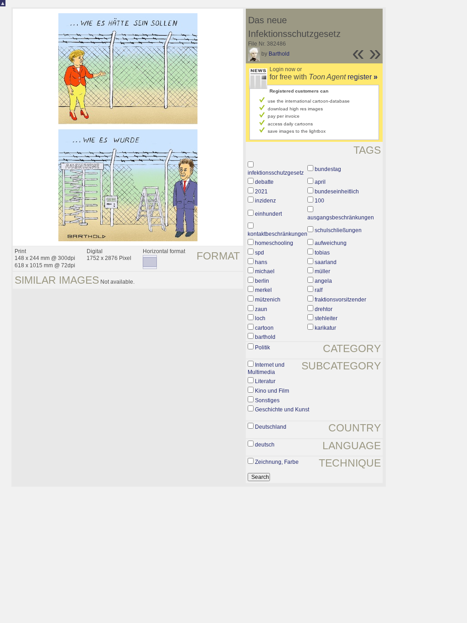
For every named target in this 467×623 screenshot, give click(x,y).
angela (323, 281)
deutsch (265, 444)
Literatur (265, 381)
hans (261, 262)
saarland (326, 262)
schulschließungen (338, 230)
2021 (261, 191)
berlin (262, 281)
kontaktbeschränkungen (277, 234)
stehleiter (326, 318)
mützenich (267, 299)
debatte (264, 182)
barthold (265, 337)
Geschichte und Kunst (282, 409)
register (363, 77)
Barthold (279, 54)
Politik (262, 347)
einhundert (268, 214)
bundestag (328, 169)
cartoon (264, 328)
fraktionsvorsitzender (340, 299)
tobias (322, 252)
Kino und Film (272, 391)
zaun (261, 309)
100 (319, 200)
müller (322, 271)
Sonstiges (267, 400)
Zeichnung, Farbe (277, 462)
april (320, 182)
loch (260, 318)
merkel (263, 290)
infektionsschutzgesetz (276, 173)
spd (259, 252)
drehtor (323, 309)
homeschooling (274, 243)
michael (265, 271)
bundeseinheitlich (337, 191)
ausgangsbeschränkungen (340, 217)
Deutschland (270, 427)
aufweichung (331, 243)
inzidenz (265, 200)
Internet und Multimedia (266, 368)
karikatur (325, 328)
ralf (318, 290)
